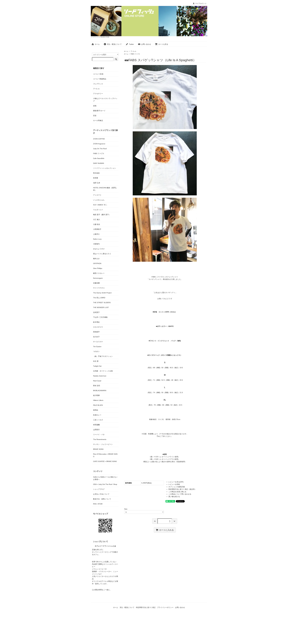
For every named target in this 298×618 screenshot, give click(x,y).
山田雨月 (96, 430)
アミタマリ (97, 195)
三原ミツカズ (98, 420)
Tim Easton (97, 346)
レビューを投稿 (174, 484)
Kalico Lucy (97, 239)
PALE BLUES (98, 405)
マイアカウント (201, 3)
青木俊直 (96, 173)
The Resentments (99, 439)
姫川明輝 (96, 395)
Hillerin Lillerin (98, 400)
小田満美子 (97, 229)
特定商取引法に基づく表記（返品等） (182, 489)
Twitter (131, 44)
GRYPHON (97, 263)
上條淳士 (96, 234)
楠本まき (96, 258)
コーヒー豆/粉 (98, 74)
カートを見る (163, 44)
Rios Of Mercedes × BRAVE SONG (105, 455)
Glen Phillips (97, 268)
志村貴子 (96, 312)
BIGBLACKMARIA (99, 390)
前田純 (95, 410)
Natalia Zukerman (99, 376)
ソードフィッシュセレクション (104, 168)
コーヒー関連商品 (99, 79)
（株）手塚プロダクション (103, 356)
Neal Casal (97, 381)
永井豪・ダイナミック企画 (103, 371)
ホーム (97, 44)
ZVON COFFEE (99, 139)
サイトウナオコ (99, 288)
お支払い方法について (101, 494)
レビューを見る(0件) (176, 482)
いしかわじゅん (99, 200)
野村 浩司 (96, 386)
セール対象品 (98, 120)
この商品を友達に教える (177, 492)
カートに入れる (166, 529)
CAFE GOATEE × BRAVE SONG (105, 461)
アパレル (133, 51)
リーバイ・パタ (99, 434)
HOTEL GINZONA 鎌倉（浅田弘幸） (105, 189)
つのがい (96, 351)
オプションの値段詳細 (176, 487)
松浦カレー (97, 415)
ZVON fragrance (99, 144)
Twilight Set (97, 366)
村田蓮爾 (96, 425)
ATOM (100, 504)
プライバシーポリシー (165, 607)
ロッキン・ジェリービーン (103, 444)
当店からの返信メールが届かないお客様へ (105, 478)
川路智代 (96, 244)
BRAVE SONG (98, 449)
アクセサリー (98, 93)
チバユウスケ (98, 342)
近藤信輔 (96, 283)
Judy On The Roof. (100, 149)
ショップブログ (99, 489)
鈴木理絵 (96, 322)
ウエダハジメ (98, 210)
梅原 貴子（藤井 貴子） (101, 215)
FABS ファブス (135, 54)
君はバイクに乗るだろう (102, 254)
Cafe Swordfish (98, 158)
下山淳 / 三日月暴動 (100, 317)
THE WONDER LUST (101, 307)
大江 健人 (96, 219)
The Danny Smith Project (102, 293)
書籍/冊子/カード (99, 111)
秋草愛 (95, 178)
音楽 (94, 115)
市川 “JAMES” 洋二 (100, 205)
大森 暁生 (96, 224)
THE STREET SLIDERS (102, 302)
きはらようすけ (99, 249)
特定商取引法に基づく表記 (146, 607)
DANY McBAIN (98, 163)
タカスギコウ (98, 327)
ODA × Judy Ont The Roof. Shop (105, 484)
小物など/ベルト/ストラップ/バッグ (105, 100)
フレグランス (98, 84)
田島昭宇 (96, 332)
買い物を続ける (174, 496)
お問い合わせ (146, 44)
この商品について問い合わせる (179, 494)
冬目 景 (95, 361)
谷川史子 (96, 337)
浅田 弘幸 (96, 183)
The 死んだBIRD (99, 298)
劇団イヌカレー (99, 273)
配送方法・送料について (102, 499)
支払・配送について (114, 44)
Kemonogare (98, 278)
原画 (94, 106)
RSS (94, 504)
